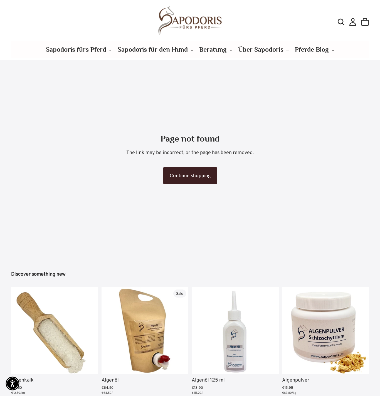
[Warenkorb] (365, 22)
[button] (12, 383)
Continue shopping (190, 175)
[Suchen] (341, 22)
